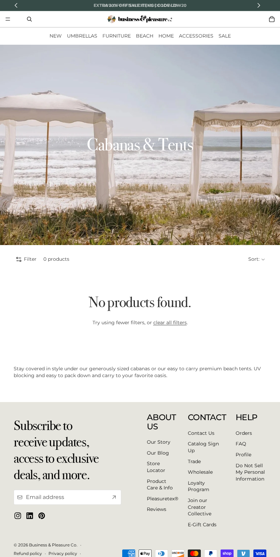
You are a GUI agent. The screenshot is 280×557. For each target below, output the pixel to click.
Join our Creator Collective (199, 507)
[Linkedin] (30, 516)
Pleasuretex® (162, 499)
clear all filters (170, 322)
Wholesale (200, 472)
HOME (166, 36)
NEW (56, 36)
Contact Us (201, 433)
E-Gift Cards (202, 525)
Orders (244, 433)
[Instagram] (18, 516)
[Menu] (8, 19)
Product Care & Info (160, 484)
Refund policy (28, 553)
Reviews (156, 509)
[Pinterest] (42, 516)
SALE (225, 36)
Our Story (158, 442)
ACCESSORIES (196, 36)
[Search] (29, 19)
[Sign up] (114, 497)
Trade (194, 461)
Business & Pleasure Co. (53, 544)
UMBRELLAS (82, 36)
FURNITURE (116, 36)
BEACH (144, 36)
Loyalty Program (198, 486)
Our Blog (158, 453)
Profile (243, 455)
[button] (256, 259)
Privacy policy (62, 553)
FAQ (241, 444)
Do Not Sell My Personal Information (250, 472)
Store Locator (156, 467)
